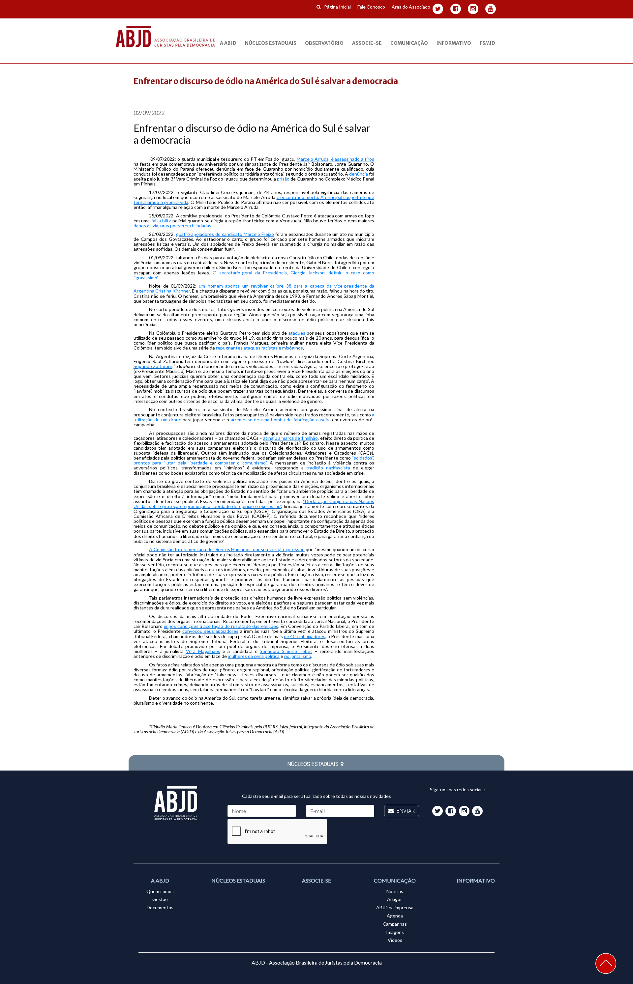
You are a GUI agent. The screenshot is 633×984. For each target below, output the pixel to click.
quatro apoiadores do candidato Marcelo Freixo (225, 234)
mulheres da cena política (254, 656)
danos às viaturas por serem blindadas (172, 225)
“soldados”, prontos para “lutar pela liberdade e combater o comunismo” (254, 460)
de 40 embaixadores (304, 636)
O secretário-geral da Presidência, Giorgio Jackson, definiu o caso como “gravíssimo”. (254, 275)
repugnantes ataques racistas (247, 348)
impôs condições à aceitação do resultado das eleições (221, 626)
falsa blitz (161, 220)
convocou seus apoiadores (210, 631)
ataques (296, 333)
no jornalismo (297, 656)
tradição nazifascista (328, 467)
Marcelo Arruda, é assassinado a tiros (335, 159)
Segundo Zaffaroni (153, 366)
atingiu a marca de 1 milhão (290, 438)
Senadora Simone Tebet (286, 651)
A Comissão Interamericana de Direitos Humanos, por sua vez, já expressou (227, 549)
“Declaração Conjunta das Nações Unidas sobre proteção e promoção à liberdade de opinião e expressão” (254, 503)
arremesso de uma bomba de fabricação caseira (281, 419)
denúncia (358, 174)
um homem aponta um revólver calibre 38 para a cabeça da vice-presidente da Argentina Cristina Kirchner (254, 288)
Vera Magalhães (203, 651)
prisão (283, 179)
